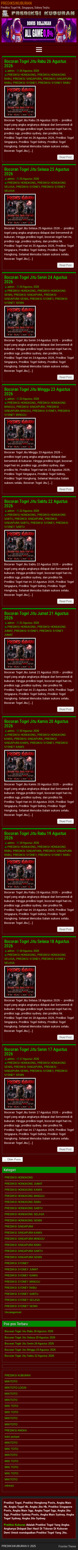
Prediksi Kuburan (14, 1524)
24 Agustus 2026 (29, 286)
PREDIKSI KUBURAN (17, 1375)
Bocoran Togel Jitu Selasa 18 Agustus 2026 (36, 943)
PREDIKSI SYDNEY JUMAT (21, 1269)
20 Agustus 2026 (29, 730)
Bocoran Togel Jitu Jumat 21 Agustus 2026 (36, 615)
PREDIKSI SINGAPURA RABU (23, 1244)
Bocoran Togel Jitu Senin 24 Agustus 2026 (35, 279)
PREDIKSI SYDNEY (25, 82)
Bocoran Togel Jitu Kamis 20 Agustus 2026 (36, 723)
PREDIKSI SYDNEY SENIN (21, 1306)
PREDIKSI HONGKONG (21, 74)
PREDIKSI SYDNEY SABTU (21, 1293)
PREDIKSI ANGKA (16, 1430)
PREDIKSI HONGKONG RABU (23, 1202)
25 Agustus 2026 (29, 178)
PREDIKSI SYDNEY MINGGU (22, 1281)
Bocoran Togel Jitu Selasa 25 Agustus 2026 (36, 171)
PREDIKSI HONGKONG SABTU (24, 1208)
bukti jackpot (12, 1436)
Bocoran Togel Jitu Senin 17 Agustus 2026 (35, 1051)
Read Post (65, 157)
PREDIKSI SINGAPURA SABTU (24, 1250)
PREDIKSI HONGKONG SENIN (23, 1220)
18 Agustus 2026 (29, 950)
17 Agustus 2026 (29, 1058)
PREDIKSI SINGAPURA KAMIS (23, 1232)
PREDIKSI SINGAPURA (27, 78)
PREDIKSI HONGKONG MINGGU (24, 1195)
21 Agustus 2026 (29, 622)
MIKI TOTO (11, 1405)
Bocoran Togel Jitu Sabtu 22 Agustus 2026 (36, 503)
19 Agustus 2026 (29, 842)
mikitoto (9, 1485)
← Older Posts (12, 1159)
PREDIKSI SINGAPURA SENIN (23, 1257)
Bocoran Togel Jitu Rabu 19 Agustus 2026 (35, 835)
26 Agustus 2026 (29, 70)
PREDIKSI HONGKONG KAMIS (23, 1189)
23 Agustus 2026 (29, 398)
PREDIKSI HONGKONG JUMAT (23, 1183)
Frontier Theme (67, 1546)
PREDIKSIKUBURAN (16, 3)
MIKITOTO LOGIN (15, 1387)
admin (10, 70)
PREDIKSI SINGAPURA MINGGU (24, 1238)
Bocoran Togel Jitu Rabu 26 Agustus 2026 (35, 63)
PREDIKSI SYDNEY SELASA (22, 1299)
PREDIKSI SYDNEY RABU (54, 82)
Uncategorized (13, 1312)
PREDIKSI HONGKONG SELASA (24, 1214)
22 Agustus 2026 (29, 510)
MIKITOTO (11, 1381)
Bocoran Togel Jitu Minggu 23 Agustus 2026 (37, 391)
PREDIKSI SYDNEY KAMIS (21, 1275)
